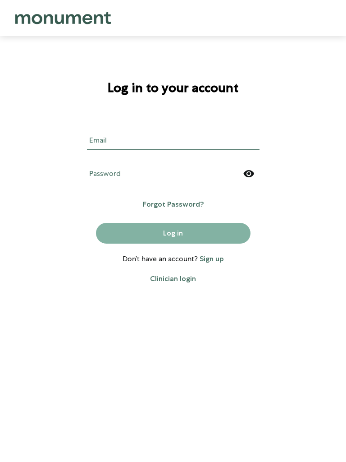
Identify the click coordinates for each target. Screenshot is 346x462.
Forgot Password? (173, 204)
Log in (173, 233)
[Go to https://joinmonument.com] (63, 18)
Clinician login (173, 278)
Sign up (212, 258)
